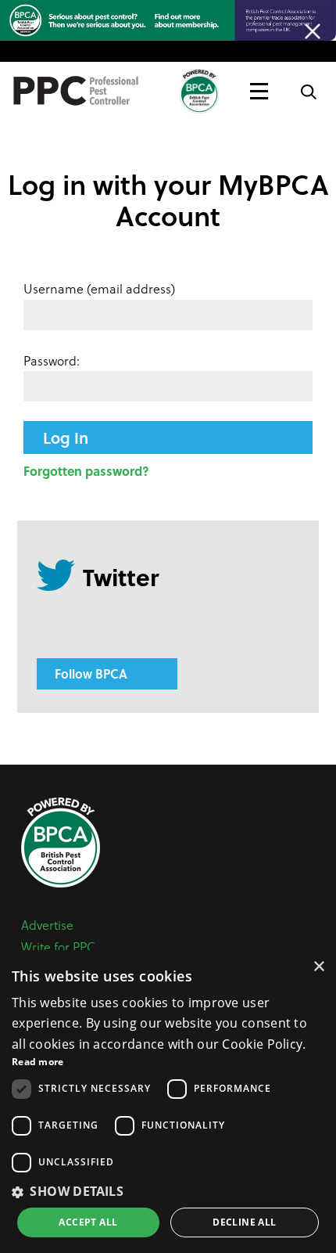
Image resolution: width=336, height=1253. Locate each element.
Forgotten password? (86, 471)
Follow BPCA (91, 673)
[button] (168, 1191)
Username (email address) (99, 288)
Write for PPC (58, 947)
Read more (38, 1061)
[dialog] (168, 1101)
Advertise (47, 925)
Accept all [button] (88, 1222)
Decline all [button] (244, 1222)
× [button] (318, 967)
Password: (51, 360)
